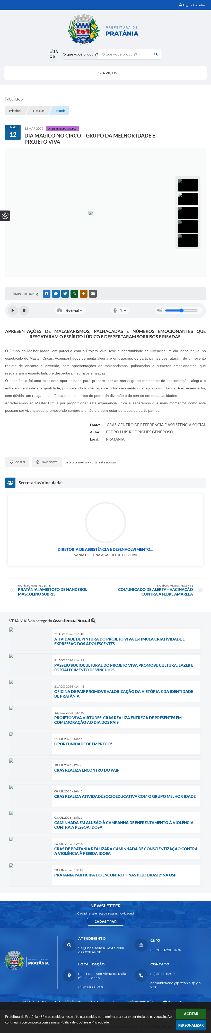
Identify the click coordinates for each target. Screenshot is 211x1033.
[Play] (13, 310)
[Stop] (24, 310)
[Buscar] (156, 54)
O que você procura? (80, 54)
